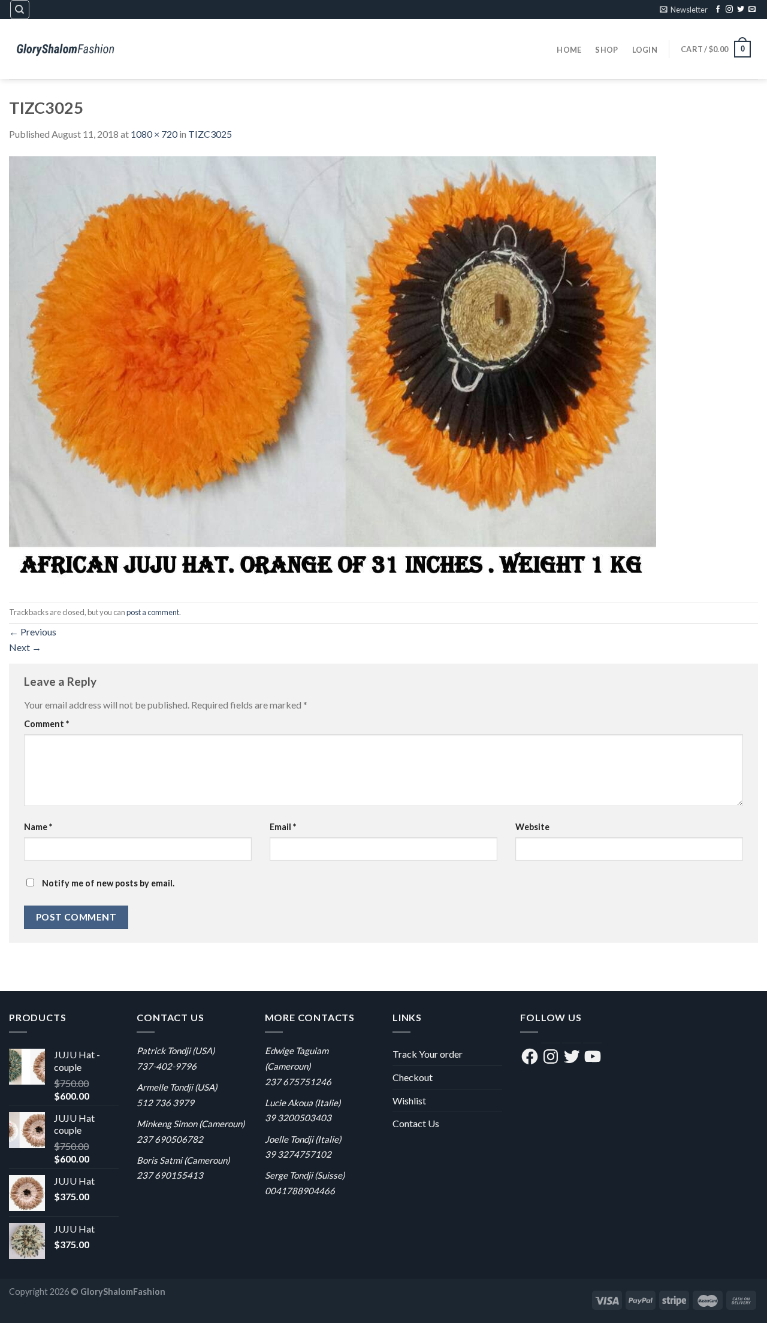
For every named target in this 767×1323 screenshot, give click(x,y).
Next (25, 647)
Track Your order (427, 1053)
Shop (606, 50)
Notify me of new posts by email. (108, 883)
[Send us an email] (752, 9)
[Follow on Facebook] (717, 9)
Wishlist (409, 1100)
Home (569, 50)
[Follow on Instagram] (729, 9)
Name (38, 827)
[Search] (20, 9)
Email (283, 827)
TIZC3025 (210, 134)
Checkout (412, 1077)
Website (532, 827)
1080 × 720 (154, 134)
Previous (32, 631)
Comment (46, 724)
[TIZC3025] (332, 370)
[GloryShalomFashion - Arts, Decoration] (69, 49)
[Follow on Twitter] (740, 9)
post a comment (152, 612)
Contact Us (415, 1123)
